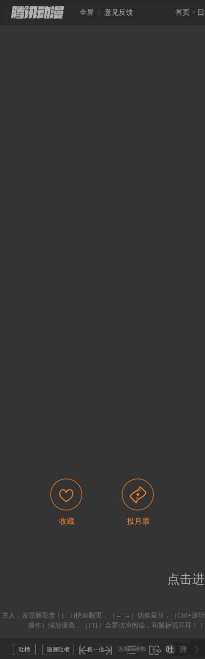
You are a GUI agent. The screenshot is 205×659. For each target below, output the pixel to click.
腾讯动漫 (37, 12)
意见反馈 (118, 12)
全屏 (87, 12)
